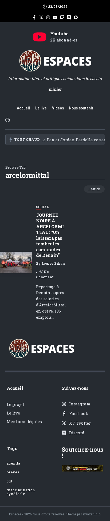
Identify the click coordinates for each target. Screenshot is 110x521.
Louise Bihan (53, 263)
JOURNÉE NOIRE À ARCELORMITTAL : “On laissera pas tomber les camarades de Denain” (50, 235)
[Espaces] (55, 60)
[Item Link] (16, 262)
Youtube (59, 34)
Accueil (15, 388)
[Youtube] (39, 37)
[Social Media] (34, 17)
